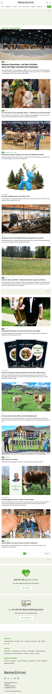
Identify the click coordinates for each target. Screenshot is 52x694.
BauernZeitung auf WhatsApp (11, 678)
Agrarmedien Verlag (9, 663)
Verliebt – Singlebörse (42, 660)
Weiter (46, 553)
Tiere (20, 6)
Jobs (5, 643)
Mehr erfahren (26, 588)
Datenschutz (34, 641)
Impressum (27, 641)
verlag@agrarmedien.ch (10, 687)
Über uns (7, 638)
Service (7, 648)
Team (22, 641)
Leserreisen (23, 651)
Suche (51, 2)
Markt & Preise (26, 6)
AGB (39, 641)
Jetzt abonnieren (26, 617)
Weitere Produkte (10, 658)
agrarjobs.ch (32, 660)
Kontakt (43, 641)
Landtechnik (39, 6)
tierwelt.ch (7, 660)
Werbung (32, 653)
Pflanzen (33, 6)
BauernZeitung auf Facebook (5, 678)
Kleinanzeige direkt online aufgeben (13, 653)
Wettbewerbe (7, 651)
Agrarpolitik (8, 6)
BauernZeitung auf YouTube (15, 678)
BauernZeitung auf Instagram (8, 678)
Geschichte (17, 641)
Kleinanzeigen (30, 651)
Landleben (14, 6)
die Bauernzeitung (8, 641)
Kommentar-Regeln (40, 651)
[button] (1, 2)
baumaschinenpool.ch (23, 660)
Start (3, 6)
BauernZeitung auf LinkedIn (18, 678)
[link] (26, 113)
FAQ (8, 643)
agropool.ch (13, 660)
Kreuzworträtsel (16, 651)
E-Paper (47, 2)
